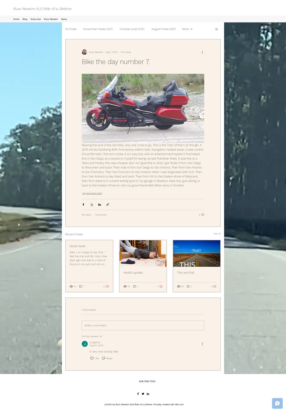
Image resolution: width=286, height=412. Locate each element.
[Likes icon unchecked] (92, 358)
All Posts (71, 29)
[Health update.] (143, 253)
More (185, 29)
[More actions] (202, 52)
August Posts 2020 (92, 193)
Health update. (133, 272)
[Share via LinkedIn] (99, 204)
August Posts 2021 (163, 29)
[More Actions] (202, 344)
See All (217, 233)
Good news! (77, 246)
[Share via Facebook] (83, 204)
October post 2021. (132, 29)
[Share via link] (107, 204)
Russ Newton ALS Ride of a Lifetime (42, 9)
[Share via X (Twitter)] (91, 204)
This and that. (186, 272)
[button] (216, 29)
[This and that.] (196, 253)
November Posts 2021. (98, 29)
